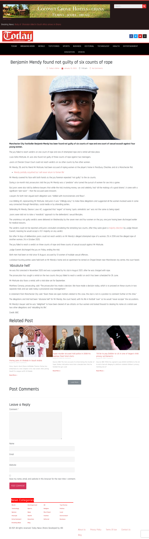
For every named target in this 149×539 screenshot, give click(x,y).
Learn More (7, 19)
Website (12, 465)
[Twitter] (136, 36)
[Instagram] (145, 36)
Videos (81, 52)
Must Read (47, 512)
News (29, 512)
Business (77, 46)
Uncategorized (32, 505)
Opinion (14, 512)
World (41, 46)
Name (11, 443)
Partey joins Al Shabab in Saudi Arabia (25, 360)
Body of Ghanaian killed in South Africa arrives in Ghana (38, 24)
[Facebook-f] (131, 36)
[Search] (144, 6)
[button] (74, 382)
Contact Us (125, 529)
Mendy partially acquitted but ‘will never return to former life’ (39, 172)
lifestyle (14, 516)
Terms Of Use (111, 529)
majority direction (116, 228)
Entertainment (130, 46)
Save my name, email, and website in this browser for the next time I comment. (42, 479)
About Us (82, 529)
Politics (62, 508)
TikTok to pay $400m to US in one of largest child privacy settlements (117, 355)
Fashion (46, 516)
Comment (14, 409)
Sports (66, 46)
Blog (29, 523)
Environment (64, 516)
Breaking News (27, 46)
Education (69, 52)
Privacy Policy (95, 529)
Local (61, 512)
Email (11, 454)
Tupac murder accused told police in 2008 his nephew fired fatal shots (72, 355)
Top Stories (53, 46)
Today (14, 46)
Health (116, 46)
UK (44, 505)
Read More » (13, 375)
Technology (103, 46)
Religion (46, 508)
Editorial (89, 46)
